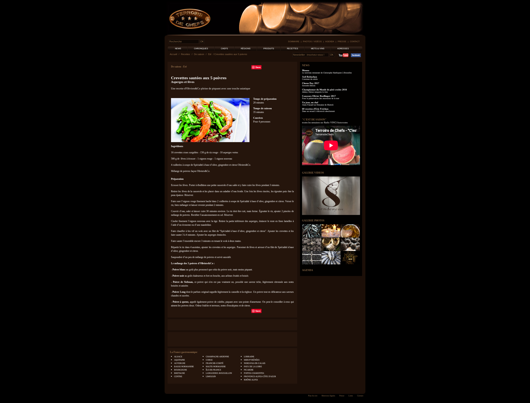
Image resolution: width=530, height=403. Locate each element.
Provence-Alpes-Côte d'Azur (260, 376)
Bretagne (179, 373)
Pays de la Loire (253, 366)
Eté (209, 54)
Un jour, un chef (310, 102)
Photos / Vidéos (312, 41)
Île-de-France (213, 370)
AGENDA (307, 270)
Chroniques (201, 48)
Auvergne (179, 363)
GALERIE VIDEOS (313, 172)
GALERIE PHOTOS (313, 220)
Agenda (329, 41)
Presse (342, 41)
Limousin (211, 376)
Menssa (305, 70)
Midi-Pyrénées (252, 360)
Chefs (224, 48)
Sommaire (293, 41)
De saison (199, 54)
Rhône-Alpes (251, 380)
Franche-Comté (214, 363)
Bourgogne (180, 370)
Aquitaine (179, 360)
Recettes (292, 48)
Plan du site (312, 396)
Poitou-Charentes (254, 373)
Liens (350, 396)
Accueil (173, 54)
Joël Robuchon (309, 77)
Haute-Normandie (216, 366)
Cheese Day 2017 (310, 83)
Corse (209, 360)
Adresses (343, 48)
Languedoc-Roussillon (219, 373)
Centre (178, 376)
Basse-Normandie (184, 366)
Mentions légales (328, 396)
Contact (355, 41)
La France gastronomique (183, 352)
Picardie (248, 370)
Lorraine (249, 356)
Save (258, 67)
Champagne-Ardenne (217, 356)
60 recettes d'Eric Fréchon (315, 109)
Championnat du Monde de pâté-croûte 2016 (324, 89)
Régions (246, 48)
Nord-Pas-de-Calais (254, 363)
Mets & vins (317, 48)
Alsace (178, 356)
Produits (268, 48)
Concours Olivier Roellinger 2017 (319, 96)
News (178, 48)
